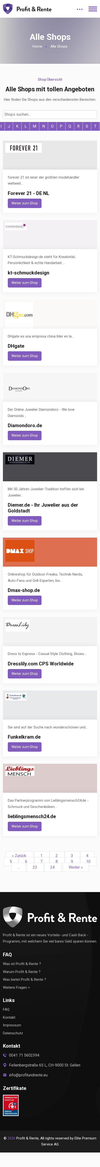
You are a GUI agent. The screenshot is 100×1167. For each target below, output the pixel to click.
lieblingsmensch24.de (32, 816)
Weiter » (76, 867)
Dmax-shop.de (24, 590)
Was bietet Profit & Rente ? (24, 979)
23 (35, 867)
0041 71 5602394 (24, 1055)
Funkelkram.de (24, 737)
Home (37, 46)
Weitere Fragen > (16, 987)
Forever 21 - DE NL (28, 193)
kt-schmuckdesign (28, 273)
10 (88, 861)
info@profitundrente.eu (28, 1075)
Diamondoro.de (25, 425)
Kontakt (9, 1017)
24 (53, 867)
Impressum (12, 1025)
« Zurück (19, 855)
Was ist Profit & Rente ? (22, 964)
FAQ (6, 1009)
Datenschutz (13, 1033)
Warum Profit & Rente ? (22, 972)
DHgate (16, 346)
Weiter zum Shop (24, 203)
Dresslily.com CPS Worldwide (41, 664)
